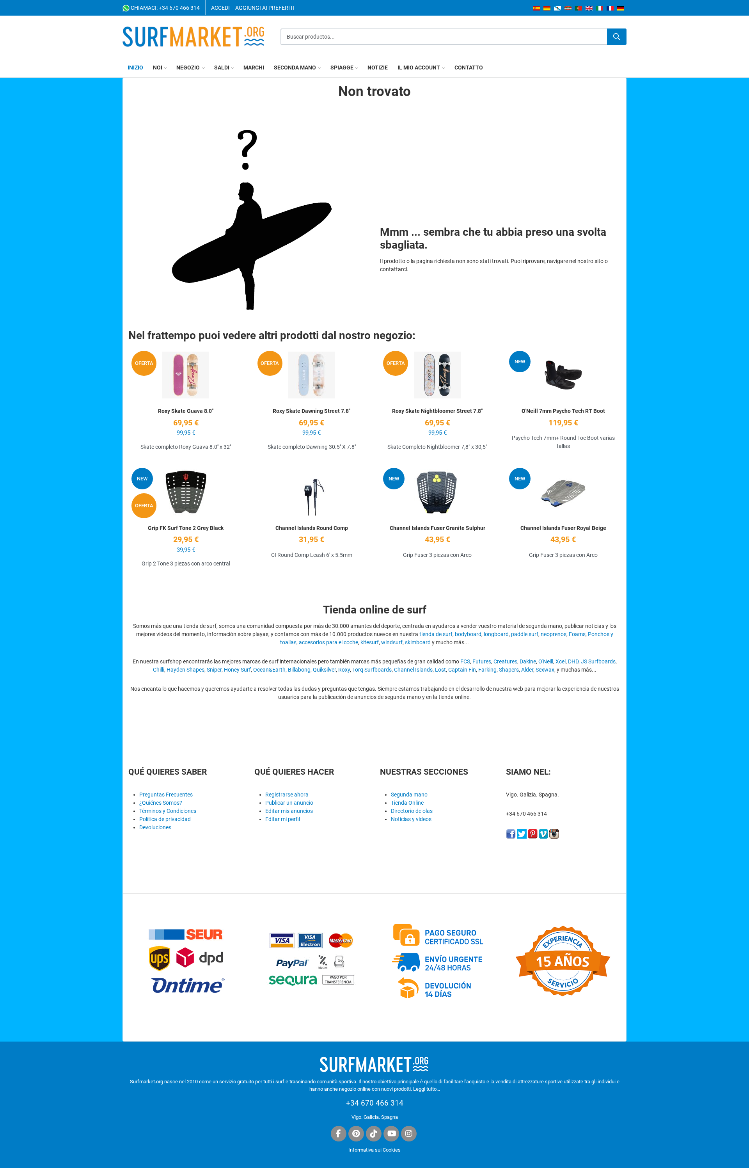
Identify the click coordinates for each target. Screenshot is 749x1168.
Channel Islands (413, 670)
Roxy (344, 670)
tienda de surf (436, 634)
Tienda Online (407, 803)
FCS (465, 661)
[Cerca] (617, 36)
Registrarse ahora (287, 794)
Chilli (158, 670)
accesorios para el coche (328, 642)
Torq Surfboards (372, 670)
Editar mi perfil (282, 819)
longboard (496, 634)
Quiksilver (324, 670)
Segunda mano (409, 794)
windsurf (392, 642)
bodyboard (468, 634)
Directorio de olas (412, 811)
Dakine (528, 661)
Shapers (509, 670)
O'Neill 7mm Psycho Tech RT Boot (563, 411)
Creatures (505, 661)
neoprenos (553, 634)
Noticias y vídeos (411, 819)
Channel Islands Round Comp (311, 528)
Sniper (214, 670)
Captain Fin (462, 670)
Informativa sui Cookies (374, 1150)
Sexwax (545, 670)
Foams (577, 634)
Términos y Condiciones (167, 811)
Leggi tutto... (426, 1089)
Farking (487, 670)
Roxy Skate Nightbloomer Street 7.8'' (437, 411)
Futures (481, 661)
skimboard (418, 642)
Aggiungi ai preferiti (265, 8)
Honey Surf (237, 670)
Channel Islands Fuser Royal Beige (563, 528)
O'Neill (545, 661)
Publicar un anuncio (289, 803)
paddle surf (524, 634)
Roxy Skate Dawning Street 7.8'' (311, 411)
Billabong (299, 670)
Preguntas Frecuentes (166, 794)
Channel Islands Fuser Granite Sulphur (437, 528)
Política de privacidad (165, 819)
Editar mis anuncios (289, 811)
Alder (527, 670)
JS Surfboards (598, 661)
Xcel (561, 661)
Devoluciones (155, 827)
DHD (573, 661)
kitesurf (369, 642)
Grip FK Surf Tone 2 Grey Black (186, 528)
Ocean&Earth (269, 670)
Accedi (220, 8)
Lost (440, 670)
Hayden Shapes (185, 670)
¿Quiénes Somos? (160, 803)
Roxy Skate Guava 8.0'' (185, 411)
